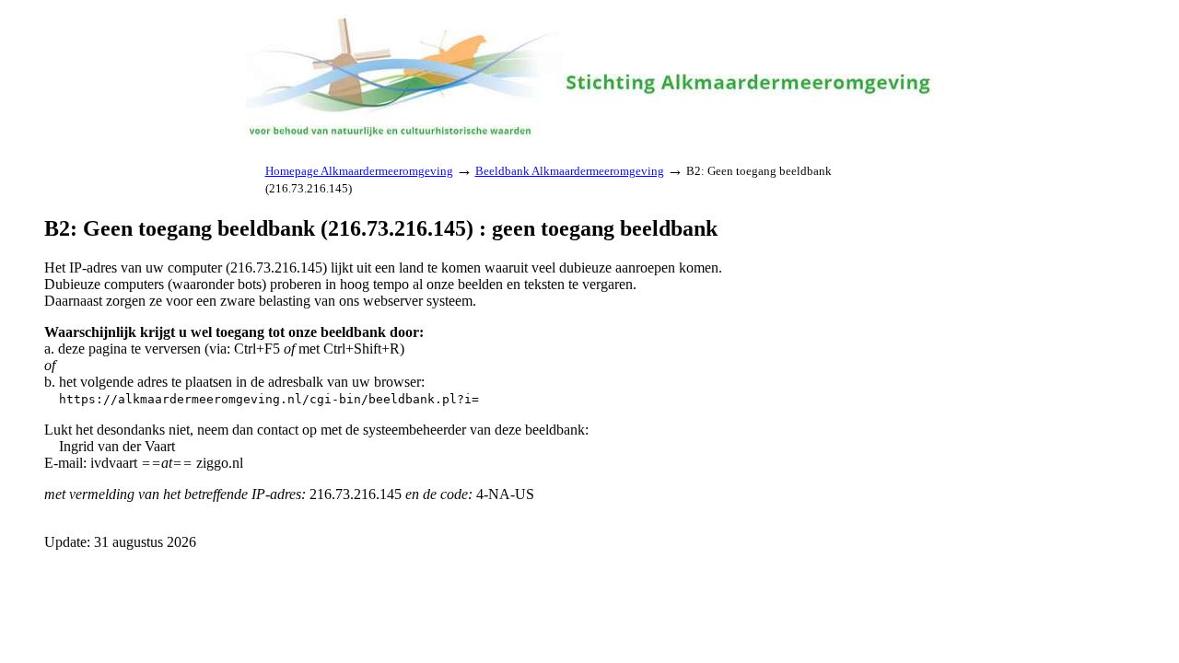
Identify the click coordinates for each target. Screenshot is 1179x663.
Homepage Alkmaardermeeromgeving (359, 171)
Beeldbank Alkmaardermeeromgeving (569, 171)
